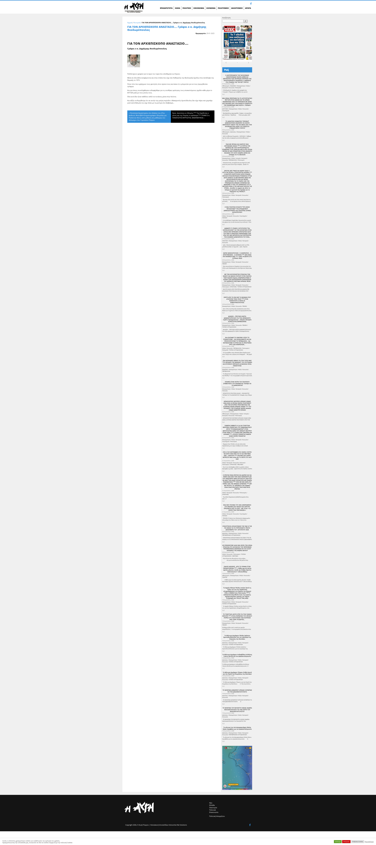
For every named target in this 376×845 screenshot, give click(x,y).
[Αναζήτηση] (245, 21)
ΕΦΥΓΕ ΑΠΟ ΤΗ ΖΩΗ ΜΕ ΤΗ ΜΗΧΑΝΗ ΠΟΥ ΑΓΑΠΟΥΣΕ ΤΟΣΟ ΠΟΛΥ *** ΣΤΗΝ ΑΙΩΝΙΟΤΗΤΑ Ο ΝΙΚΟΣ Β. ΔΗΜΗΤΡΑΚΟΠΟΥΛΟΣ (237, 299)
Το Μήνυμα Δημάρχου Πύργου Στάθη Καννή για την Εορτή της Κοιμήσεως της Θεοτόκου (237, 673)
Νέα (210, 803)
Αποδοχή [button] (337, 841)
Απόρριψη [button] (346, 841)
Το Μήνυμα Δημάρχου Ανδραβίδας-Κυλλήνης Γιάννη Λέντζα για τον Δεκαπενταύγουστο (237, 655)
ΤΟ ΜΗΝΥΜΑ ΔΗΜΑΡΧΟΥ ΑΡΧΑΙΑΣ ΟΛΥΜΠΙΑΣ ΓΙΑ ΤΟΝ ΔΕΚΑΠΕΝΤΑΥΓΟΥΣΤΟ (237, 691)
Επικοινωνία (213, 812)
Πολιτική (212, 810)
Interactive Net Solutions (178, 825)
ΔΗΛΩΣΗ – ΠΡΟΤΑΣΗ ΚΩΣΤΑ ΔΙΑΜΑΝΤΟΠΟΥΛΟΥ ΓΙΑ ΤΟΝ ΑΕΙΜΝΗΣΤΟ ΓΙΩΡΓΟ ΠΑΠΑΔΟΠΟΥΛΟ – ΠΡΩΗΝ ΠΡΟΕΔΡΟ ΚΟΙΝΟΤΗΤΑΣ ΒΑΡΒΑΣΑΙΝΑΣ (237, 318)
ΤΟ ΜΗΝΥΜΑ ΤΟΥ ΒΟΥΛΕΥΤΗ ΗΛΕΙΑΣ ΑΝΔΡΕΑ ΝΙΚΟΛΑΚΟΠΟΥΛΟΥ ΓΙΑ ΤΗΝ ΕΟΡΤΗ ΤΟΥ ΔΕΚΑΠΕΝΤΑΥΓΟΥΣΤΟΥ (237, 709)
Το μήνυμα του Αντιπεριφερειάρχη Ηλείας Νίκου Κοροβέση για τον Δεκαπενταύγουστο (237, 728)
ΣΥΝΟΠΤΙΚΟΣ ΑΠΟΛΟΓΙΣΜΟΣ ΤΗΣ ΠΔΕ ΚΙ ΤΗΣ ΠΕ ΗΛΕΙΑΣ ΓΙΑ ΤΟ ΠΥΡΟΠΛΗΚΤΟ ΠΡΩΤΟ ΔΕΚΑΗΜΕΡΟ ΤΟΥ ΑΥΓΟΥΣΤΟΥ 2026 (237, 528)
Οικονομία (213, 808)
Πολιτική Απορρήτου (217, 816)
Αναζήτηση (226, 18)
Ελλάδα (212, 805)
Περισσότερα (369, 842)
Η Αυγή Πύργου (143, 825)
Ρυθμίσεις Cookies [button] (357, 841)
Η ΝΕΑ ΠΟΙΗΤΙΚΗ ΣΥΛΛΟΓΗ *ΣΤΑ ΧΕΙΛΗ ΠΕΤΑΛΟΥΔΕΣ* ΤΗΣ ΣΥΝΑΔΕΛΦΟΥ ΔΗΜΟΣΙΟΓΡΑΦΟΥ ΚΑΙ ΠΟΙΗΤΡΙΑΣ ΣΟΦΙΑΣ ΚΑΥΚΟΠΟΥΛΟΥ (237, 209)
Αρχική (129, 23)
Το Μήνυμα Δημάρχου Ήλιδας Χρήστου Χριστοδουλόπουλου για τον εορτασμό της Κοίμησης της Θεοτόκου (237, 637)
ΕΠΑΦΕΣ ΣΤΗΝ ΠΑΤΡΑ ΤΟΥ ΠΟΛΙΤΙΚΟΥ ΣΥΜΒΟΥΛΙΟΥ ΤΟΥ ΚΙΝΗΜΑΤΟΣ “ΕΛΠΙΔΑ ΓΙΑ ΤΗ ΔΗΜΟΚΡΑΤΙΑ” (237, 383)
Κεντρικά (137, 23)
